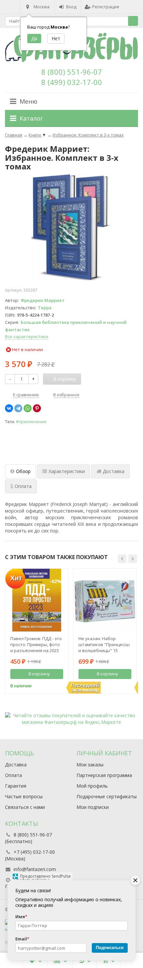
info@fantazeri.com (35, 869)
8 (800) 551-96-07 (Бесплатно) (28, 837)
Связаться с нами (25, 807)
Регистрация (105, 7)
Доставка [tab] (113, 471)
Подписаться (110, 947)
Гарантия (15, 786)
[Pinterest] (37, 408)
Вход (71, 7)
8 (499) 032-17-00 (71, 82)
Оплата (13, 775)
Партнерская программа (104, 775)
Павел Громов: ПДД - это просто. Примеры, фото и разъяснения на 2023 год (36, 644)
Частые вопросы (24, 796)
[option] (37, 631)
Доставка (16, 764)
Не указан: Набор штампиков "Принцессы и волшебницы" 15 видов (104, 644)
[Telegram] (18, 408)
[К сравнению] (49, 685)
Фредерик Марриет (43, 300)
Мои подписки (92, 807)
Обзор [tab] (23, 471)
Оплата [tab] (23, 486)
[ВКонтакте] (9, 408)
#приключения (31, 421)
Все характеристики (26, 336)
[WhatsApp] (28, 408)
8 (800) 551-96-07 (71, 72)
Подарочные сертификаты (106, 796)
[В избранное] (59, 685)
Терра (45, 308)
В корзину (39, 674)
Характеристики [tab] (67, 471)
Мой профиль (92, 786)
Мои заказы (89, 764)
